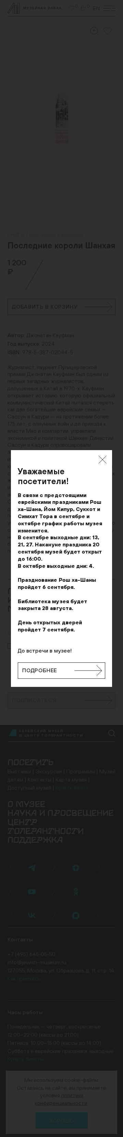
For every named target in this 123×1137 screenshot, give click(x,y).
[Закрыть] (102, 460)
